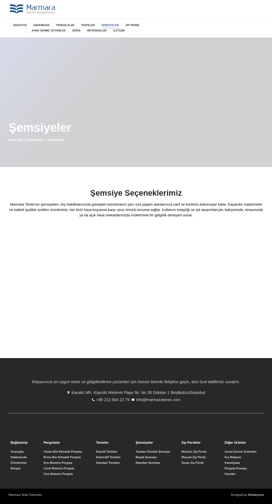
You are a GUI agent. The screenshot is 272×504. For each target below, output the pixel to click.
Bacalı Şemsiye (146, 457)
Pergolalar (65, 25)
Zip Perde (132, 25)
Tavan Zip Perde (192, 462)
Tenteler (88, 25)
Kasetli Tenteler (106, 451)
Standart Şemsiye (148, 462)
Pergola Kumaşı (236, 468)
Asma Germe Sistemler (49, 30)
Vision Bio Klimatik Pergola (63, 451)
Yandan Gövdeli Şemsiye (153, 451)
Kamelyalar (232, 462)
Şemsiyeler (110, 25)
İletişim (119, 30)
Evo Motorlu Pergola (58, 462)
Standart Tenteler (108, 462)
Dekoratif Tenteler (108, 457)
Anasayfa (20, 25)
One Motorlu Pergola (58, 474)
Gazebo (230, 474)
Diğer (76, 30)
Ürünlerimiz (35, 140)
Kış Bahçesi (233, 457)
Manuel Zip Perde (193, 457)
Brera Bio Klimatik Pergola (62, 457)
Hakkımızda (41, 25)
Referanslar (97, 30)
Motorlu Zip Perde (193, 451)
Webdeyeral (255, 494)
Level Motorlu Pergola (59, 468)
